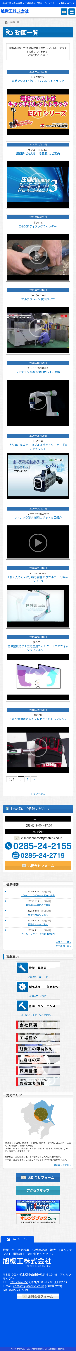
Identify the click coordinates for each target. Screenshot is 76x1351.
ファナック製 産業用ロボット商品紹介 (38, 517)
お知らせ (45, 891)
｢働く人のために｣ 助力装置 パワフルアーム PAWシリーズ (38, 579)
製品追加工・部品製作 (43, 987)
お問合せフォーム (41, 865)
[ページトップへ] (17, 1239)
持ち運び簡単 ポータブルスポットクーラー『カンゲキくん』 (38, 447)
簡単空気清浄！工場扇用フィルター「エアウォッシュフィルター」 (38, 648)
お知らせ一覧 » (63, 942)
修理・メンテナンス (42, 1006)
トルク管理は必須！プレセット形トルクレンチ (38, 719)
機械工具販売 (37, 967)
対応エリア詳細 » (62, 1164)
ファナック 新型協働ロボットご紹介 (38, 372)
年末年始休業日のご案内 (38, 905)
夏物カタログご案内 (38, 924)
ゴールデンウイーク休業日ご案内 (38, 895)
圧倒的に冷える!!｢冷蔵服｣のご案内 (38, 153)
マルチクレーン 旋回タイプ (38, 299)
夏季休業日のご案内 (38, 914)
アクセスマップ (38, 1190)
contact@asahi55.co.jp (47, 837)
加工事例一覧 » (63, 945)
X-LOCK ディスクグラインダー (38, 226)
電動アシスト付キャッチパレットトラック (38, 81)
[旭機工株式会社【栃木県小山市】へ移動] (6, 22)
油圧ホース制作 (39, 995)
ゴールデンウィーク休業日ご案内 (38, 933)
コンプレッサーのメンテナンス (39, 1014)
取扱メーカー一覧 (39, 976)
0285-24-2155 (19, 1282)
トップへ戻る (38, 793)
